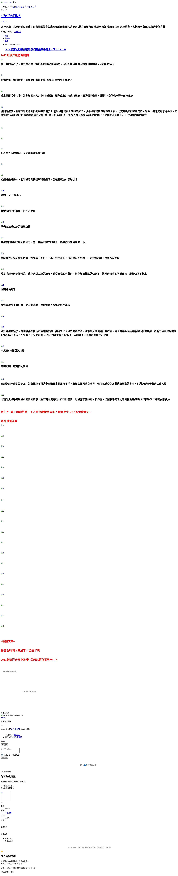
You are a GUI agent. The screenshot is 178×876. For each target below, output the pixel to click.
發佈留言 (4, 757)
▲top (3, 741)
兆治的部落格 (11, 16)
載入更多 (4, 745)
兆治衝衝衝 (18, 737)
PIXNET (73, 847)
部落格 (7, 38)
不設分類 (17, 32)
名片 (6, 41)
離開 (12, 872)
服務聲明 (108, 847)
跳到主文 (4, 21)
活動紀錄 (17, 735)
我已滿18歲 (5, 872)
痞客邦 (13, 729)
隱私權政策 (100, 847)
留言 (18, 729)
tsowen (3, 717)
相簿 (6, 36)
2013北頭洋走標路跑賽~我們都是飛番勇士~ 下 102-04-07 (35, 49)
